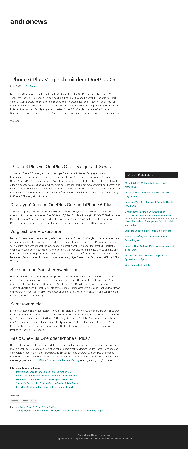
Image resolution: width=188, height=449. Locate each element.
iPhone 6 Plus (41, 407)
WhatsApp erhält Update (137, 265)
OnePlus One (77, 410)
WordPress (116, 438)
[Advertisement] (94, 50)
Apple (22, 407)
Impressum (105, 435)
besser (30, 410)
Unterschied (89, 410)
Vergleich (100, 410)
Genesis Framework (99, 438)
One (59, 410)
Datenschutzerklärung (88, 435)
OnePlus (53, 407)
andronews (28, 22)
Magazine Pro (80, 438)
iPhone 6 (30, 407)
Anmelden (127, 438)
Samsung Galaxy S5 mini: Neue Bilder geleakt (148, 230)
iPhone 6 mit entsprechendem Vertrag (59, 360)
